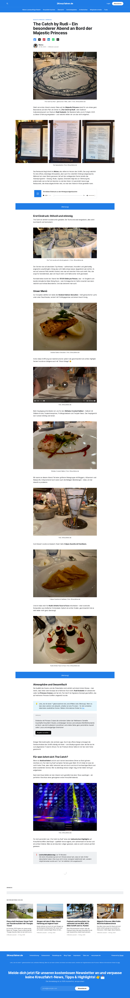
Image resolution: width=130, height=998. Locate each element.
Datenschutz (45, 955)
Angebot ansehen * (43, 732)
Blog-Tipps (67, 955)
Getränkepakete (71, 10)
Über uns (86, 955)
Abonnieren (118, 3)
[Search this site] (7, 3)
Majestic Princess (42, 19)
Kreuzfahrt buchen (49, 10)
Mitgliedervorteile (96, 10)
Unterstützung (34, 955)
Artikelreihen (83, 10)
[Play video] (65, 384)
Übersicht (61, 10)
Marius (41, 45)
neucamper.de (96, 955)
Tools (106, 10)
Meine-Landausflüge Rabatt (31, 10)
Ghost (121, 955)
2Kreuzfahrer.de (65, 3)
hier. (83, 708)
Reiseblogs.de (56, 955)
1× (84, 195)
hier (119, 962)
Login (108, 3)
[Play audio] (44, 195)
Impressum (77, 955)
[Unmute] (87, 195)
